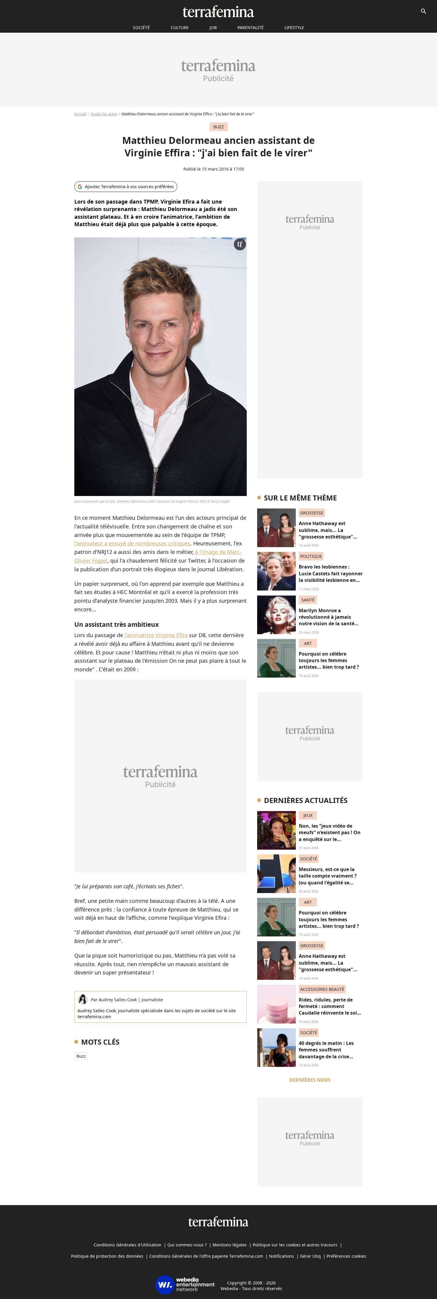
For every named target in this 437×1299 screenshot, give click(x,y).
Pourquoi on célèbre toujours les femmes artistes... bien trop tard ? (329, 660)
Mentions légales (230, 1245)
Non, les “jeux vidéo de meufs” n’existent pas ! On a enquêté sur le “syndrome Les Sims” (330, 836)
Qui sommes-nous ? (187, 1245)
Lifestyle (294, 27)
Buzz (81, 1056)
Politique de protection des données (107, 1256)
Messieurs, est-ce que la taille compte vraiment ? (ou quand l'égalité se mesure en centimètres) (328, 879)
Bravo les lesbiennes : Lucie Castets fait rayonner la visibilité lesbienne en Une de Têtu (331, 576)
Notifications (281, 1256)
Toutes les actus (104, 113)
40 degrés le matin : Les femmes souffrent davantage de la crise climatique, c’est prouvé (327, 1053)
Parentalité (251, 27)
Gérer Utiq (310, 1256)
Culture (180, 27)
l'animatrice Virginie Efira (156, 635)
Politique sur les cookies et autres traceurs (295, 1245)
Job (213, 27)
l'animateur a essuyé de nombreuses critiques (132, 543)
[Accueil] (218, 11)
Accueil (80, 113)
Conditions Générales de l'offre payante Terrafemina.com (206, 1256)
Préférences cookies (346, 1256)
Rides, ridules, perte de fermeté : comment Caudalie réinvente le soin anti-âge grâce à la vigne (329, 1009)
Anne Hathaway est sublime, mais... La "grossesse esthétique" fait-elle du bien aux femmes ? (326, 536)
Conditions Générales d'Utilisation (127, 1245)
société (141, 27)
